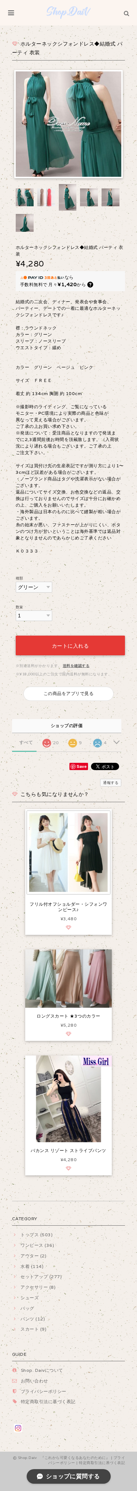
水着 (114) (31, 1266)
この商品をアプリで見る (68, 693)
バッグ (27, 1308)
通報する (110, 782)
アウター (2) (33, 1255)
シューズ (29, 1297)
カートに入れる (70, 645)
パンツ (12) (32, 1319)
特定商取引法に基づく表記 (48, 1401)
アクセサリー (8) (38, 1287)
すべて (26, 742)
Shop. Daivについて (42, 1370)
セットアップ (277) (41, 1276)
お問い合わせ (34, 1380)
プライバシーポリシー (43, 1391)
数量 (19, 607)
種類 (19, 578)
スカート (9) (33, 1329)
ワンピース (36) (37, 1245)
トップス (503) (36, 1234)
